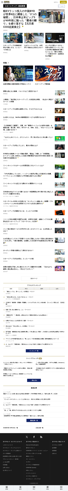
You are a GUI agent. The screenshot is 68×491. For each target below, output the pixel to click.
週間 (41, 288)
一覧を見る (34, 380)
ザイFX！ (28, 462)
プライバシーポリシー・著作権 (10, 459)
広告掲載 (5, 464)
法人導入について (7, 470)
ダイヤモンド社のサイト (32, 441)
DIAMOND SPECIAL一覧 (10, 428)
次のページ (34, 278)
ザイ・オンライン (30, 459)
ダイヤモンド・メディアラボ (33, 479)
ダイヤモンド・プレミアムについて (12, 447)
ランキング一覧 (34, 351)
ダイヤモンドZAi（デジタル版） (34, 453)
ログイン (56, 2)
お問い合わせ (6, 467)
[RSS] (41, 437)
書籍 (61, 489)
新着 (6, 489)
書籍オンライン (30, 456)
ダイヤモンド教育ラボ (31, 476)
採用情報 (54, 450)
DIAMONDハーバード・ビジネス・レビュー (37, 450)
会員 (57, 288)
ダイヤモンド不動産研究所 (32, 464)
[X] (27, 437)
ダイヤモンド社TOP (57, 445)
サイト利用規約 (7, 453)
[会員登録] (63, 2)
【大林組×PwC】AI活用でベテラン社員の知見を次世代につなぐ (50, 369)
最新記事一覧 (34, 420)
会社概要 (54, 447)
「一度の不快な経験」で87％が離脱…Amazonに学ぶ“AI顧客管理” (50, 363)
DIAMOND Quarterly (31, 467)
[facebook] (34, 437)
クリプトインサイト (31, 473)
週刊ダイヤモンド (30, 447)
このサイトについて (8, 445)
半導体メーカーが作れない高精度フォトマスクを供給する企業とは (17, 374)
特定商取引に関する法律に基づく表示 (12, 456)
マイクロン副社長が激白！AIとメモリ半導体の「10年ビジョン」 (17, 363)
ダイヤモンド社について (58, 441)
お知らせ (54, 453)
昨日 (26, 288)
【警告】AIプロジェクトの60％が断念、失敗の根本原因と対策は (17, 369)
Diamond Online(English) (32, 445)
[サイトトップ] (6, 2)
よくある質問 (6, 462)
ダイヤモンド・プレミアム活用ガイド (12, 450)
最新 (11, 288)
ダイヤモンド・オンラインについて (12, 441)
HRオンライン (29, 470)
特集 (5, 63)
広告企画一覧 (39, 428)
